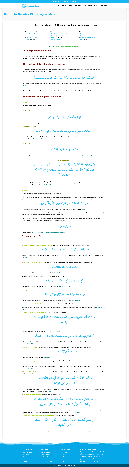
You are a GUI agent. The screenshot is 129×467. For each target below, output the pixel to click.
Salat (52, 37)
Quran (63, 6)
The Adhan (29, 37)
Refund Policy (26, 459)
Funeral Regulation (56, 39)
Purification (29, 32)
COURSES (70, 6)
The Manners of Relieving (33, 34)
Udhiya (82, 39)
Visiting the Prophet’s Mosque (88, 37)
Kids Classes (55, 1)
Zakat (81, 32)
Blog (96, 6)
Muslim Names (87, 6)
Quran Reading (63, 454)
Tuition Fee (65, 1)
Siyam (82, 34)
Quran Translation (64, 461)
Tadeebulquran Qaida (46, 461)
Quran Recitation (45, 452)
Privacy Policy (26, 454)
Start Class (74, 1)
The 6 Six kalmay (45, 456)
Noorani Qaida (63, 452)
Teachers (78, 6)
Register (25, 461)
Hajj (81, 36)
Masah (53, 34)
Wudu (27, 36)
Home (57, 6)
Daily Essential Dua (46, 454)
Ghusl (27, 39)
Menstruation (54, 36)
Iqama (35, 37)
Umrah (85, 36)
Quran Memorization (65, 459)
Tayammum (54, 32)
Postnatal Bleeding (64, 36)
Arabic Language (64, 456)
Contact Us (103, 6)
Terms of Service (27, 452)
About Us (25, 456)
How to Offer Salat (46, 459)
